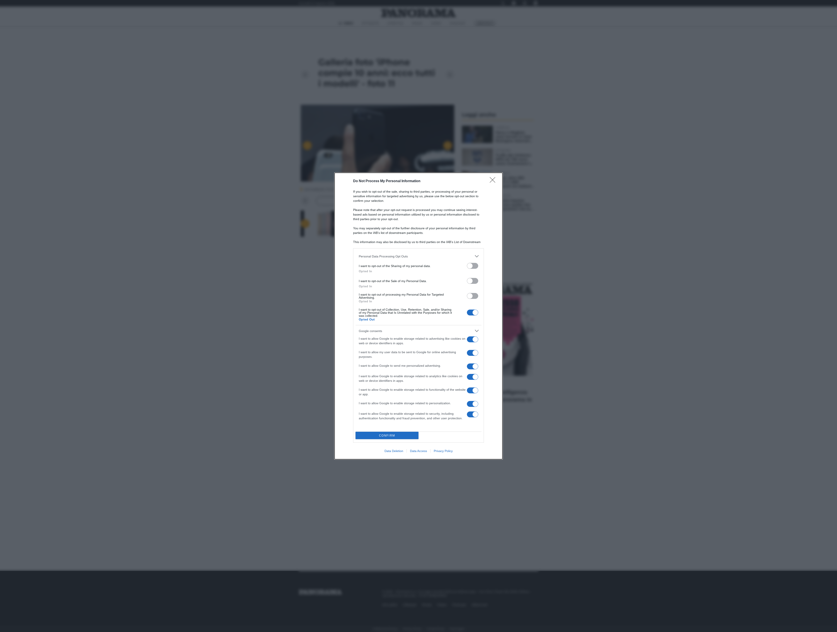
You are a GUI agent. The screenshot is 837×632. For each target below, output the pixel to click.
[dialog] (418, 316)
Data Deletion (393, 451)
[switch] (472, 266)
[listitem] (418, 256)
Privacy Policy (443, 451)
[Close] (494, 181)
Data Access (418, 451)
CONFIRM (387, 435)
